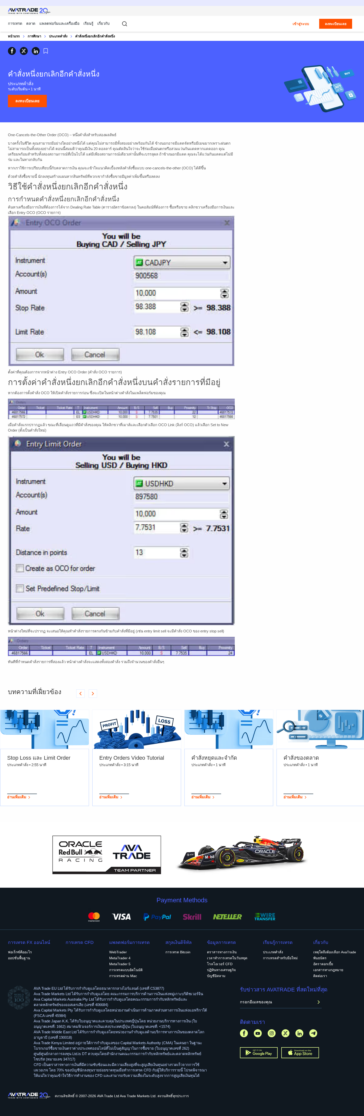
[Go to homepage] (29, 11)
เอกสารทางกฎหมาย (328, 970)
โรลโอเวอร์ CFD (220, 964)
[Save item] (46, 51)
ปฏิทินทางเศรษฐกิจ (221, 970)
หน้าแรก (14, 36)
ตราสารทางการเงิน (222, 952)
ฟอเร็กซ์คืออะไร (20, 952)
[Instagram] (272, 1033)
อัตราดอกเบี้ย (323, 964)
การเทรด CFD (80, 942)
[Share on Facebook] (12, 51)
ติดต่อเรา (320, 976)
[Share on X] (24, 51)
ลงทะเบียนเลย (335, 24)
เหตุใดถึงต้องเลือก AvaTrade (334, 952)
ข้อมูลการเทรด (221, 942)
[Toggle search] (125, 24)
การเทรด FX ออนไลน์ (29, 942)
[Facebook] (244, 1033)
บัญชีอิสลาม (216, 976)
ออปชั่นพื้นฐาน (19, 958)
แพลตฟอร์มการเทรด (129, 942)
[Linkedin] (299, 1033)
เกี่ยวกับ (103, 23)
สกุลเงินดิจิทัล (178, 942)
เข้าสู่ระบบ (301, 24)
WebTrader (118, 952)
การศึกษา (34, 36)
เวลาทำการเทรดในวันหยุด (227, 958)
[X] (285, 1033)
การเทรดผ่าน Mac (123, 976)
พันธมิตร (320, 958)
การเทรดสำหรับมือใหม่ (280, 958)
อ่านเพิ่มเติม (16, 797)
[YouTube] (258, 1033)
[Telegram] (313, 1033)
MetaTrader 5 (119, 964)
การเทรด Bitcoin (177, 952)
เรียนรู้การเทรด (278, 942)
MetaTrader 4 (119, 958)
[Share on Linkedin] (36, 51)
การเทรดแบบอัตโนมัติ (126, 970)
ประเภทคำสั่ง (58, 36)
